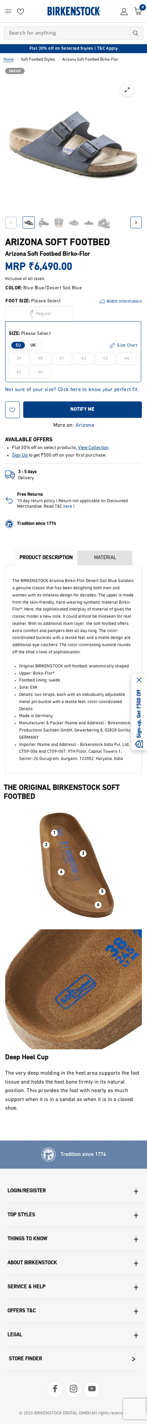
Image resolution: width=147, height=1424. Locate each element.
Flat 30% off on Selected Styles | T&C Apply (73, 48)
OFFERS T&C (22, 1311)
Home (8, 60)
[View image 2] (44, 222)
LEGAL (15, 1335)
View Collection (93, 447)
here (67, 506)
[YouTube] (92, 1389)
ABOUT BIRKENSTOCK (32, 1263)
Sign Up (20, 455)
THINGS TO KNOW (27, 1239)
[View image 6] (104, 222)
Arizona (85, 425)
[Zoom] (127, 89)
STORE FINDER (25, 1359)
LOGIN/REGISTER (27, 1191)
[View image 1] (29, 222)
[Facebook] (55, 1389)
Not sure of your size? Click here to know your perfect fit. (72, 390)
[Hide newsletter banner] (139, 681)
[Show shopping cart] (136, 11)
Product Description (46, 557)
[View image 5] (89, 222)
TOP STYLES (21, 1215)
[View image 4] (74, 222)
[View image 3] (59, 222)
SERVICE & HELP (26, 1287)
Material (105, 557)
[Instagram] (73, 1389)
